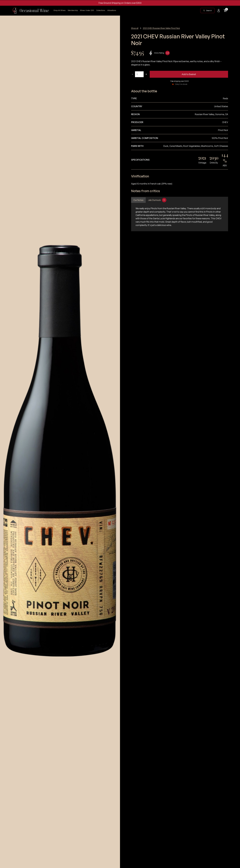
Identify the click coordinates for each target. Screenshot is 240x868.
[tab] (138, 200)
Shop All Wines (59, 10)
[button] (100, 10)
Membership (73, 10)
